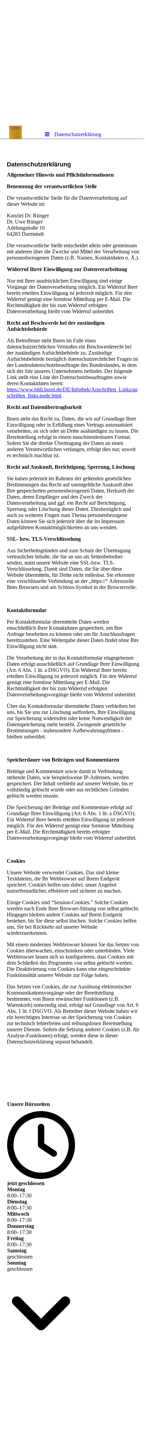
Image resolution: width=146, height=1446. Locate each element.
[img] (73, 63)
